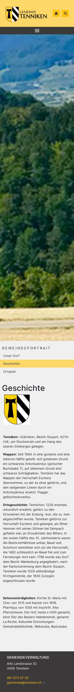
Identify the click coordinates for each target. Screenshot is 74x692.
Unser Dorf (11, 356)
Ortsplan (9, 371)
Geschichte (11, 364)
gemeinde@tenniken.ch (24, 682)
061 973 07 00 (18, 678)
